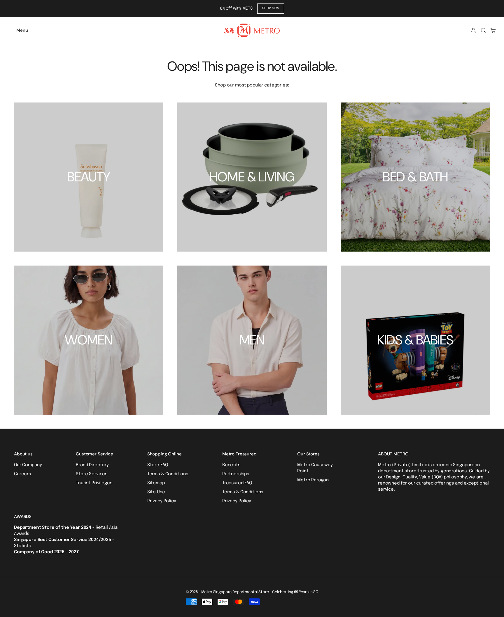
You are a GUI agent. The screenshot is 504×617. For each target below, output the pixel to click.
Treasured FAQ (237, 483)
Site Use (156, 492)
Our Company (28, 465)
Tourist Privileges (94, 483)
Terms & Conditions (167, 474)
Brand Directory (92, 465)
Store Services (91, 474)
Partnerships (235, 474)
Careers (22, 474)
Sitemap (156, 483)
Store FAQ (157, 465)
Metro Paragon (313, 480)
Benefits (231, 465)
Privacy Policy (161, 501)
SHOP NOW (270, 8)
